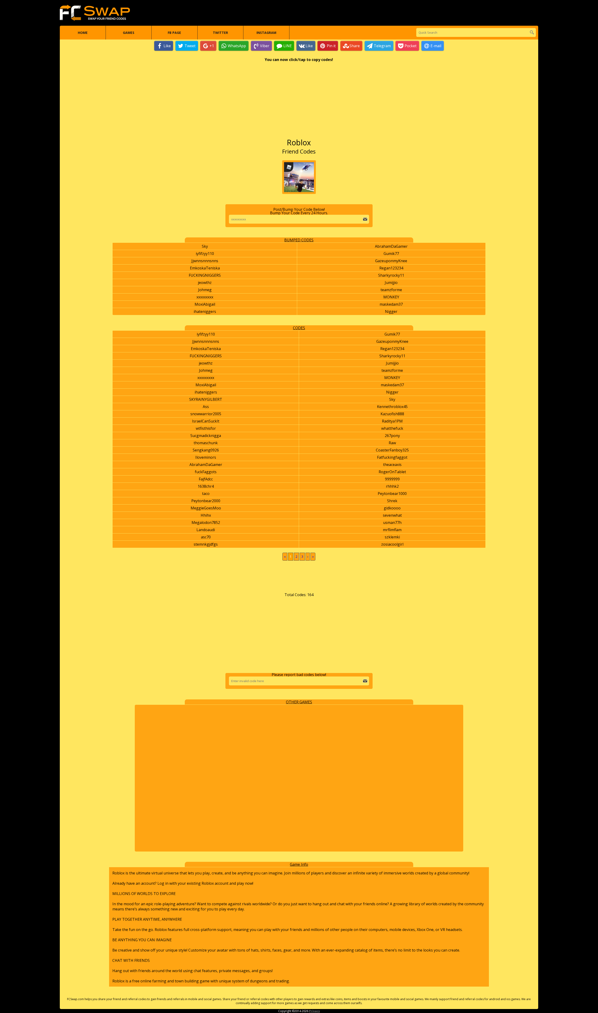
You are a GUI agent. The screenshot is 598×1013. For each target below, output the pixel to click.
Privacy (314, 1011)
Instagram (266, 32)
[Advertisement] (299, 102)
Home (83, 32)
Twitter (220, 32)
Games (128, 32)
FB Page (174, 32)
